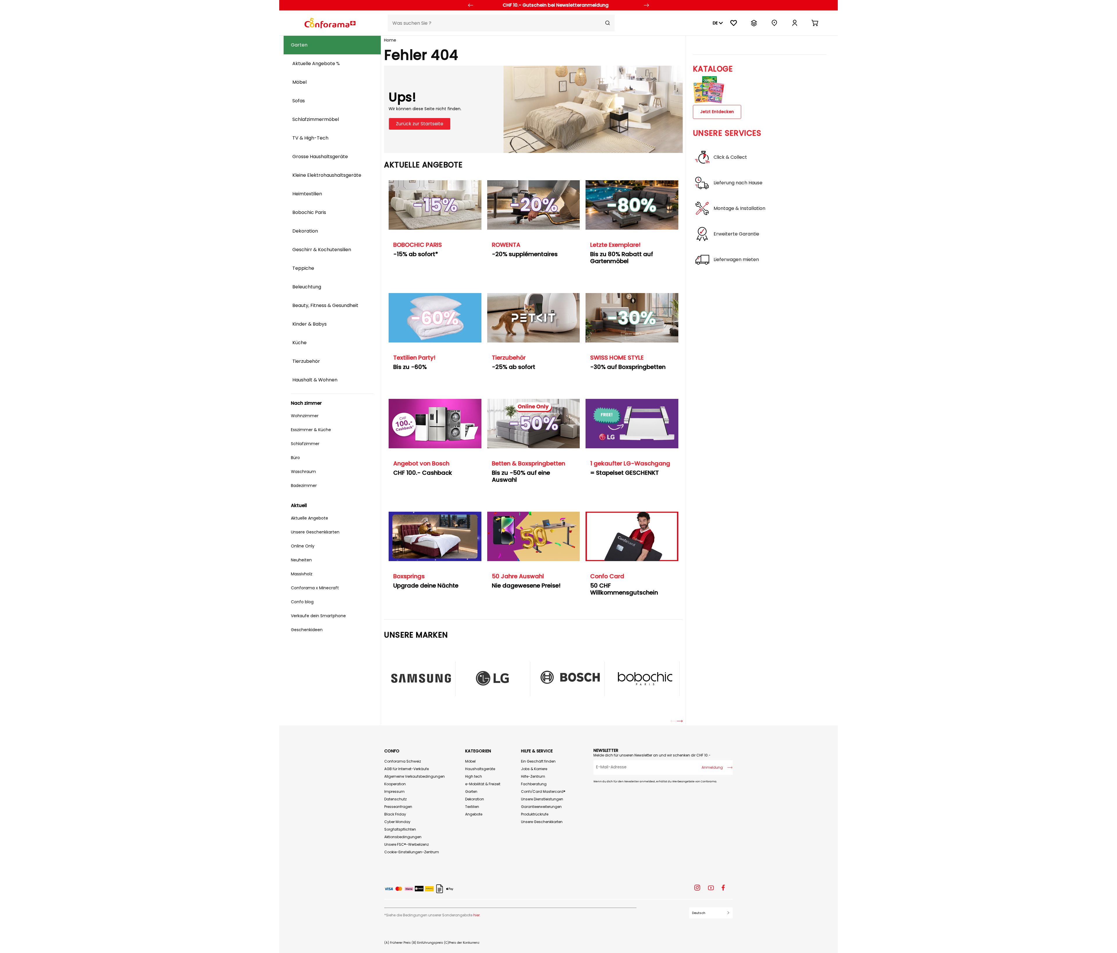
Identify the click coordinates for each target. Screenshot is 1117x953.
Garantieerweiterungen (541, 806)
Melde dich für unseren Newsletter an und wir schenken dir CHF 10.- (652, 755)
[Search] (608, 23)
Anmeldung (712, 767)
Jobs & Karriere (534, 768)
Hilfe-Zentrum (533, 776)
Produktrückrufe (534, 814)
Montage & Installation (739, 208)
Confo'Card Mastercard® (543, 791)
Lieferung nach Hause (738, 183)
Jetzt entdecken (717, 112)
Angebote (473, 814)
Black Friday (395, 814)
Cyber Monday (397, 821)
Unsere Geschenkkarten (542, 821)
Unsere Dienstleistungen (542, 799)
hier (476, 915)
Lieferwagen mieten (736, 259)
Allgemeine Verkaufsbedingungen (414, 776)
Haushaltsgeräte (480, 768)
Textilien (472, 806)
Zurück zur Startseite (419, 123)
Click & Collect (730, 157)
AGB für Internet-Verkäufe (406, 768)
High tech (473, 776)
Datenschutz (395, 799)
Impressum (394, 791)
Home (390, 40)
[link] (794, 23)
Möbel (470, 761)
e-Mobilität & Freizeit (482, 783)
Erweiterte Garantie (736, 234)
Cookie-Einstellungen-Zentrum (411, 852)
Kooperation (395, 783)
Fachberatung (534, 783)
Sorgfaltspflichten (400, 829)
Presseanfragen (398, 806)
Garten (471, 791)
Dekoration (474, 799)
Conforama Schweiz (402, 761)
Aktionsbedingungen (402, 836)
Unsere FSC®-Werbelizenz (406, 844)
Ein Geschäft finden (538, 761)
